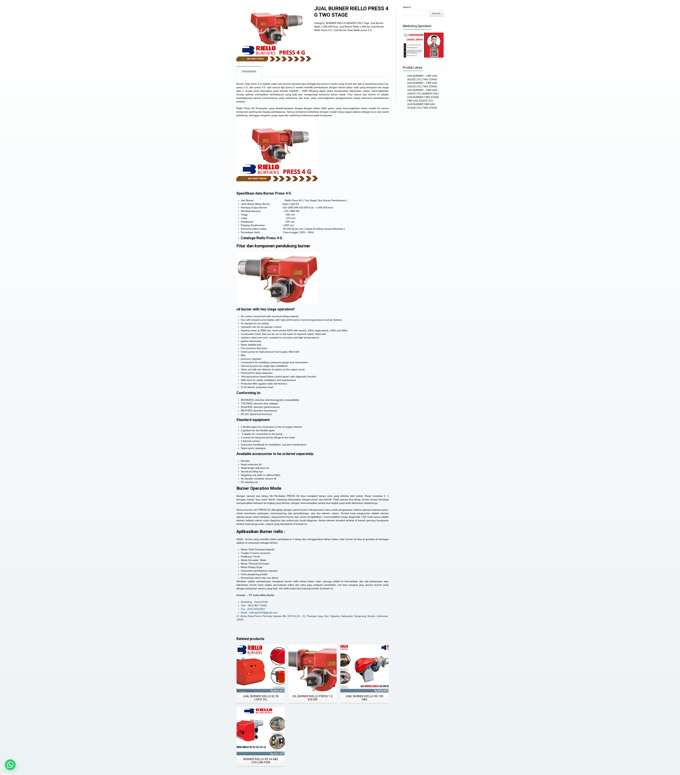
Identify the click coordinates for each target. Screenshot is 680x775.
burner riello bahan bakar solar (303, 581)
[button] (10, 764)
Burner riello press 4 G (249, 83)
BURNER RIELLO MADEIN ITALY (344, 23)
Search (407, 7)
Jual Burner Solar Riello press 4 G (353, 30)
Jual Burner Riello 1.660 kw (354, 26)
